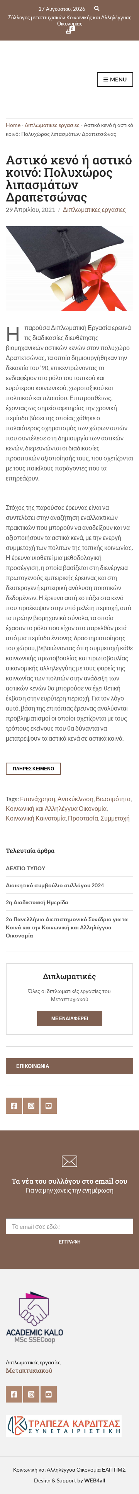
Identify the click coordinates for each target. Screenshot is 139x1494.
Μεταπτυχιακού (29, 1370)
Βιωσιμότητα (113, 798)
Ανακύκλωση (75, 798)
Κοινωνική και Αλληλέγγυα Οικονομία (56, 808)
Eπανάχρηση (37, 798)
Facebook (14, 1106)
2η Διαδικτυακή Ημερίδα (37, 902)
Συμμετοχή (115, 818)
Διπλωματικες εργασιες (52, 125)
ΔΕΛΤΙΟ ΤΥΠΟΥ (25, 868)
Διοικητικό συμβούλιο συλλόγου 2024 (55, 885)
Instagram (31, 1106)
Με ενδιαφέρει (69, 1018)
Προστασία (83, 818)
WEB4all (94, 1480)
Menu (118, 79)
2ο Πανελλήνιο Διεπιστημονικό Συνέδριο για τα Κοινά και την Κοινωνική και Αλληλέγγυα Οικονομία (67, 927)
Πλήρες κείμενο (33, 769)
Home (13, 125)
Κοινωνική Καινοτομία (36, 818)
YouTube (49, 1106)
